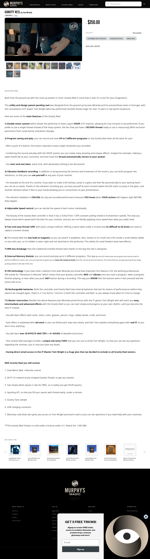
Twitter (54, 524)
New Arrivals (35, 5)
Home (90, 511)
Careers (14, 517)
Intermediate (137, 33)
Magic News (55, 511)
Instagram (55, 527)
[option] (18, 452)
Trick (16, 15)
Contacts (15, 514)
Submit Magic (56, 517)
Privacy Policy (16, 520)
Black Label (131, 38)
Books (80, 5)
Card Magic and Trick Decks (97, 38)
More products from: (11, 440)
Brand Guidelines (132, 511)
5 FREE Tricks (56, 514)
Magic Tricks (51, 5)
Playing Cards (67, 5)
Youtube (54, 530)
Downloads (93, 5)
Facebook (55, 520)
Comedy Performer (116, 38)
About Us (15, 511)
